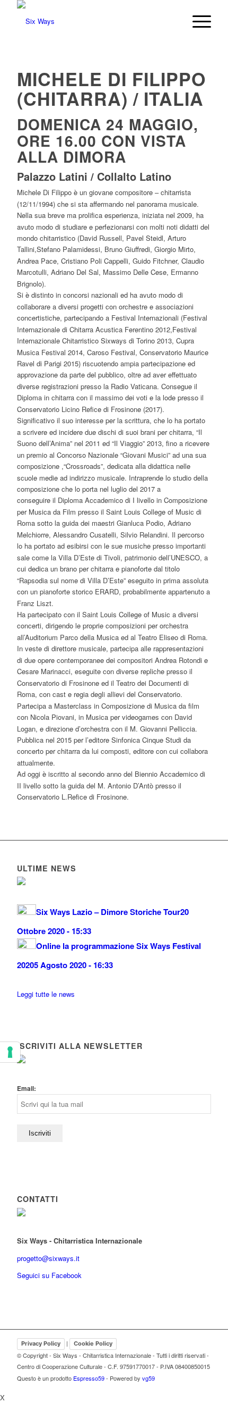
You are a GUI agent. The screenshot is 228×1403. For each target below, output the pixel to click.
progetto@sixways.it (48, 1258)
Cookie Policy (93, 1343)
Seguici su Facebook (49, 1275)
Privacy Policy (40, 1343)
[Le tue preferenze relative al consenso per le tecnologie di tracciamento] (10, 1052)
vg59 (148, 1378)
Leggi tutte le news (46, 994)
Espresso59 (88, 1378)
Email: (26, 1088)
